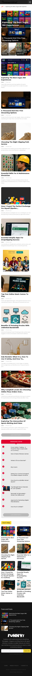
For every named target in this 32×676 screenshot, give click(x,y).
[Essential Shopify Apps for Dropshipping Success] (16, 227)
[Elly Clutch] (6, 468)
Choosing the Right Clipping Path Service (8, 51)
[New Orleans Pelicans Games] (6, 455)
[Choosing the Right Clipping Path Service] (8, 49)
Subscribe (27, 650)
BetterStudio (20, 672)
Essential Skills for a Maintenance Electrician (23, 51)
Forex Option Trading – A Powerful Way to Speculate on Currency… (19, 449)
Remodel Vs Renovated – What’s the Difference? (18, 494)
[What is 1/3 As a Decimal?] (6, 462)
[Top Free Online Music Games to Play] (16, 283)
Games (3, 11)
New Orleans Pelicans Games (20, 454)
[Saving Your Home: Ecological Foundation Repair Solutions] (6, 475)
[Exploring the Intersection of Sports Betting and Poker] (16, 410)
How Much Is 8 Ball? (17, 506)
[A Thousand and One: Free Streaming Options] (16, 35)
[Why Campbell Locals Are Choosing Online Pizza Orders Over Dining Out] (16, 379)
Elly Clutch (14, 467)
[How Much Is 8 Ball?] (6, 508)
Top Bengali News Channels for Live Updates (19, 487)
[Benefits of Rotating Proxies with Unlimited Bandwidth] (16, 314)
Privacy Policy (14, 665)
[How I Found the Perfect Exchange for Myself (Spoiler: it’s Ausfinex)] (16, 195)
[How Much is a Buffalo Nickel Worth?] (6, 482)
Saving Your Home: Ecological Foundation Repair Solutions (20, 474)
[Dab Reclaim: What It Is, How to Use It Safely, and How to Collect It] (16, 346)
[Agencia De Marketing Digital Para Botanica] (6, 501)
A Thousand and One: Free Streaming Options (17, 620)
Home (6, 665)
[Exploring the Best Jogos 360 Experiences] (16, 19)
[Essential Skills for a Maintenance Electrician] (23, 49)
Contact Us (24, 665)
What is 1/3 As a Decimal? (18, 460)
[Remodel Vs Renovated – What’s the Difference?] (6, 495)
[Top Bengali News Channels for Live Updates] (6, 488)
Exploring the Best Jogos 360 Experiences (16, 6)
